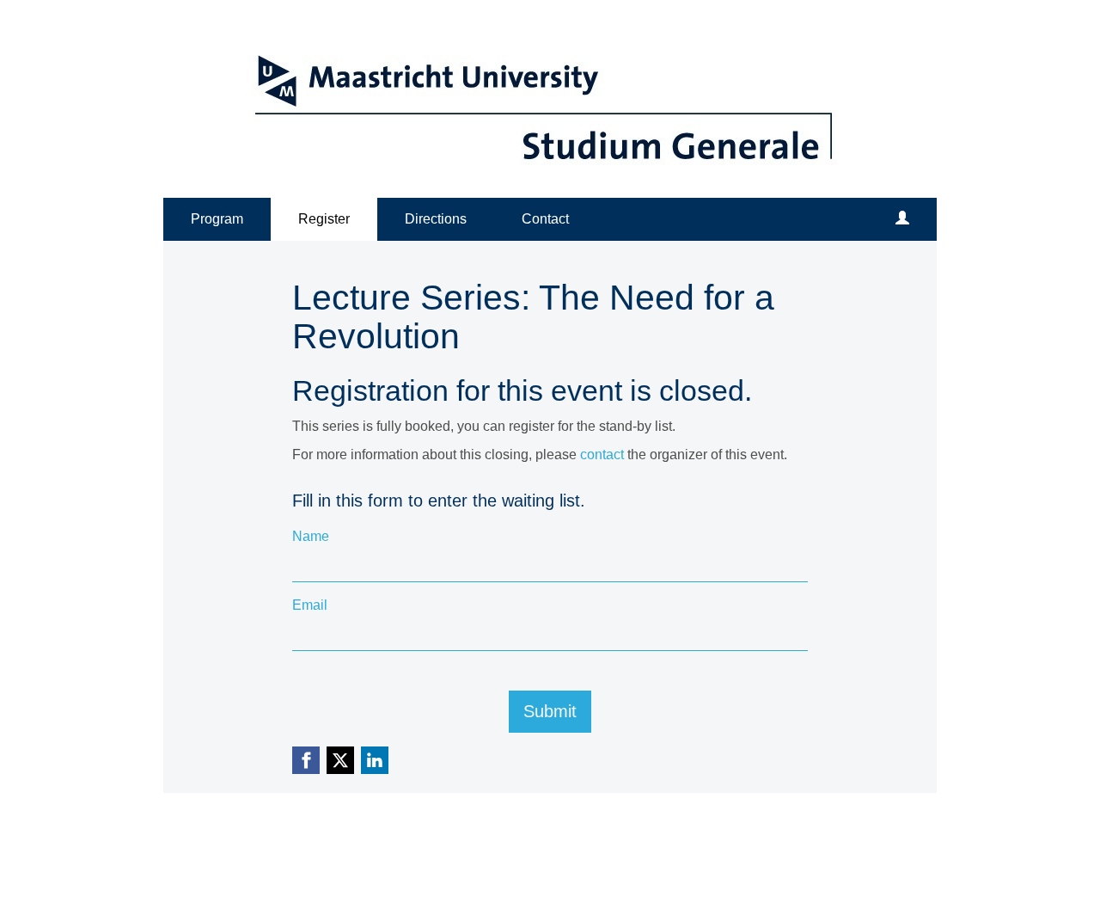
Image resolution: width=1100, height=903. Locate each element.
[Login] (902, 219)
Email (309, 605)
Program (217, 219)
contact (602, 454)
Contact (545, 219)
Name (310, 536)
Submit (550, 711)
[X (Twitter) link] (340, 760)
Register (324, 219)
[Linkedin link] (374, 760)
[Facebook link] (306, 760)
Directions (436, 219)
